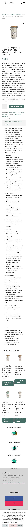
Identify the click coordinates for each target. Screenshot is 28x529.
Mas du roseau (12, 112)
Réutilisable (5, 116)
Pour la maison (10, 14)
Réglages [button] (5, 525)
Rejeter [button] (20, 525)
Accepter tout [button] (13, 525)
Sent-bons (18, 14)
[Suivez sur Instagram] (14, 503)
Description (8, 119)
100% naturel (17, 114)
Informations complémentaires (13, 121)
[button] (24, 3)
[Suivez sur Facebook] (14, 498)
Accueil (4, 14)
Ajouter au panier (16, 106)
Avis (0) (7, 124)
